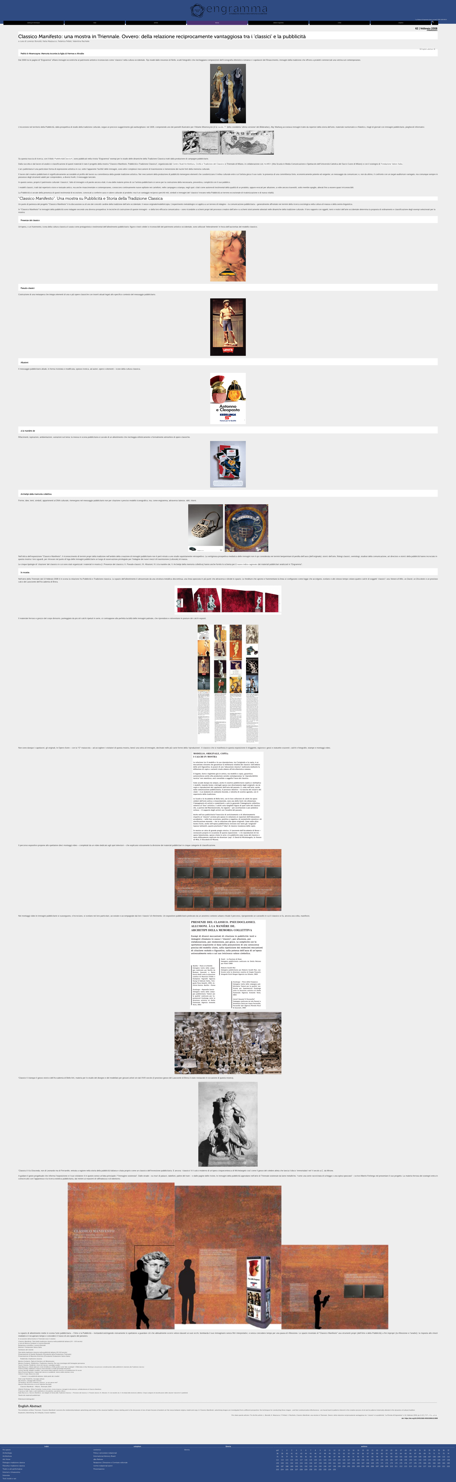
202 (353, 1466)
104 (415, 1457)
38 (277, 1454)
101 (401, 1457)
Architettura (7, 1456)
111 (448, 1457)
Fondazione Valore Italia (391, 164)
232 (320, 1470)
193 (310, 1466)
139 (405, 1460)
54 (353, 1454)
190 (296, 1466)
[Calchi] (228, 840)
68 (420, 1454)
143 (424, 1460)
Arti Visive (6, 1459)
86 (330, 1457)
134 (382, 1460)
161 (334, 1463)
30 (415, 1450)
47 (320, 1454)
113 (282, 1460)
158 (320, 1463)
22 (377, 1450)
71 (434, 1454)
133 (377, 1460)
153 (296, 1463)
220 (438, 1466)
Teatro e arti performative (12, 1469)
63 (396, 1454)
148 (448, 1460)
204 (362, 1466)
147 (443, 1460)
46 (315, 1454)
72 (439, 1454)
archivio (156, 22)
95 (372, 1457)
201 (348, 1466)
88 (339, 1457)
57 (368, 1454)
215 (415, 1466)
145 (434, 1460)
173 (391, 1463)
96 (377, 1457)
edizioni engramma (278, 22)
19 (363, 1450)
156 (310, 1463)
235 (334, 1470)
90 (349, 1457)
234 (329, 1470)
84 (320, 1457)
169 (372, 1463)
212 (401, 1466)
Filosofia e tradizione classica (14, 1466)
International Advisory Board (104, 1456)
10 (325, 1450)
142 (420, 1460)
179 (420, 1463)
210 (391, 1466)
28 (406, 1450)
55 (358, 1454)
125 (339, 1460)
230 (310, 1470)
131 (367, 1460)
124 (334, 1460)
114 (287, 1460)
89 (344, 1457)
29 (410, 1450)
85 (325, 1457)
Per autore (7, 1450)
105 (420, 1457)
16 (353, 1450)
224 (282, 1470)
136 (391, 1460)
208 (381, 1466)
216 (420, 1466)
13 (339, 1450)
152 (291, 1463)
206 (372, 1466)
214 (410, 1466)
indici (94, 22)
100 (396, 1457)
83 (315, 1457)
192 (306, 1466)
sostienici (97, 1450)
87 (334, 1457)
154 (301, 1463)
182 (434, 1463)
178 (415, 1463)
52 (344, 1454)
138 (401, 1460)
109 (439, 1457)
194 (315, 1466)
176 (405, 1463)
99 (391, 1457)
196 (325, 1466)
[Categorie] (228, 910)
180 (424, 1463)
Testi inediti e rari (9, 1479)
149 (277, 1463)
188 (287, 1466)
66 (410, 1454)
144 (429, 1460)
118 (306, 1460)
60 (382, 1454)
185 (448, 1463)
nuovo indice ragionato (247, 564)
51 (339, 1454)
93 (363, 1457)
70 (429, 1454)
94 (368, 1457)
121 (320, 1460)
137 (396, 1460)
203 (358, 1466)
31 (420, 1450)
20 (368, 1450)
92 (358, 1457)
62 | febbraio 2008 (426, 28)
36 (444, 1450)
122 (325, 1460)
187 (282, 1466)
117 (301, 1460)
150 (282, 1463)
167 (363, 1463)
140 (410, 1460)
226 (291, 1470)
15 (349, 1450)
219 (434, 1466)
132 (372, 1460)
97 (382, 1457)
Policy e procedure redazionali (105, 1453)
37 (448, 1450)
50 (334, 1454)
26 (396, 1450)
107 (429, 1457)
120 (315, 1460)
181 (429, 1463)
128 (353, 1460)
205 (367, 1466)
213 (405, 1466)
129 (358, 1460)
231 (315, 1470)
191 (301, 1466)
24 (387, 1450)
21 (372, 1450)
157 (315, 1463)
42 (296, 1454)
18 (358, 1450)
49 (330, 1454)
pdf (277, 1450)
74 (448, 1454)
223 (277, 1470)
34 (434, 1450)
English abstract (427, 49)
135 (386, 1460)
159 (325, 1463)
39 (282, 1454)
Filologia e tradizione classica (14, 1463)
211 (396, 1466)
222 (448, 1466)
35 (439, 1450)
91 (353, 1457)
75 (277, 1457)
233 (325, 1470)
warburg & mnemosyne (33, 22)
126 (344, 1460)
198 (334, 1466)
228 (301, 1470)
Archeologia (7, 1453)
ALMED (267, 164)
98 (387, 1457)
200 (343, 1466)
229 (305, 1470)
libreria (217, 22)
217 (424, 1466)
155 (306, 1463)
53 (349, 1454)
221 (443, 1466)
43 (301, 1454)
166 (358, 1463)
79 (296, 1457)
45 (311, 1454)
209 (386, 1466)
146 (439, 1460)
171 (382, 1463)
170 (377, 1463)
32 (425, 1450)
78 (292, 1457)
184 (443, 1463)
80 (301, 1457)
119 (310, 1460)
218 (429, 1466)
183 (439, 1463)
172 (386, 1463)
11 (329, 1450)
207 (377, 1466)
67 (415, 1454)
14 (344, 1450)
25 (391, 1450)
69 (425, 1454)
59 (377, 1454)
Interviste (6, 1475)
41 (292, 1454)
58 (372, 1454)
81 (306, 1457)
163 (344, 1463)
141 (415, 1460)
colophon (400, 22)
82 (311, 1457)
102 (405, 1457)
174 (396, 1463)
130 (363, 1460)
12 (334, 1450)
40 (287, 1454)
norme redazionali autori (103, 1466)
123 (329, 1460)
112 (277, 1460)
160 (329, 1463)
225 (286, 1470)
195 (320, 1466)
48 (325, 1454)
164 (348, 1463)
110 (443, 1457)
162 (339, 1463)
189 (291, 1466)
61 (387, 1454)
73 (443, 1454)
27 (401, 1450)
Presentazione (98, 1469)
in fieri (339, 22)
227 (296, 1470)
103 (410, 1457)
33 (429, 1450)
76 (282, 1457)
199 (339, 1466)
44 (306, 1454)
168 (367, 1463)
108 (434, 1457)
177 (410, 1463)
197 (329, 1466)
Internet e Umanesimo (11, 1472)
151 (287, 1463)
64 (401, 1454)
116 (296, 1460)
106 (424, 1457)
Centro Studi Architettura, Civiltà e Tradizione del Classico (198, 164)
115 (291, 1460)
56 (363, 1454)
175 (401, 1463)
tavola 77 (222, 127)
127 (348, 1460)
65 (406, 1454)
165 (353, 1463)
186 (277, 1466)
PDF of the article (431, 1415)
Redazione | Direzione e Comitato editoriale (110, 1463)
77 (287, 1457)
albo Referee (98, 1459)
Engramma (228, 10)
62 (391, 1454)
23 (382, 1450)
